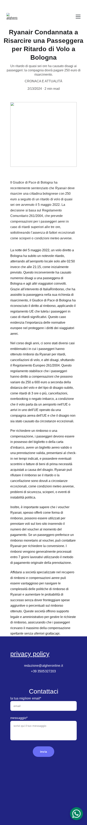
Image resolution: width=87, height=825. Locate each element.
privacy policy (29, 653)
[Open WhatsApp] (76, 813)
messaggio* (19, 718)
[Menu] (78, 16)
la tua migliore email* (25, 698)
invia (43, 751)
